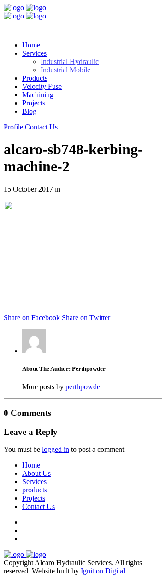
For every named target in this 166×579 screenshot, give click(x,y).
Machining (37, 95)
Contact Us (38, 506)
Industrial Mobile (65, 70)
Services (34, 481)
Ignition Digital (103, 571)
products (34, 490)
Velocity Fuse (42, 86)
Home (31, 45)
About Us (36, 473)
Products (34, 78)
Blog (29, 111)
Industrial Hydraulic (70, 61)
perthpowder (83, 387)
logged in (55, 449)
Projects (33, 103)
